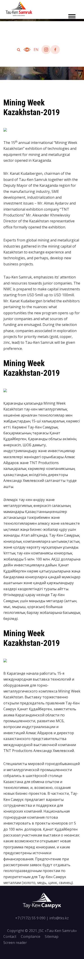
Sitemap (51, 936)
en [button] (36, 49)
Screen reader (15, 942)
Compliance (30, 936)
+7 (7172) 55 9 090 (30, 918)
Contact (9, 936)
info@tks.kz (59, 918)
